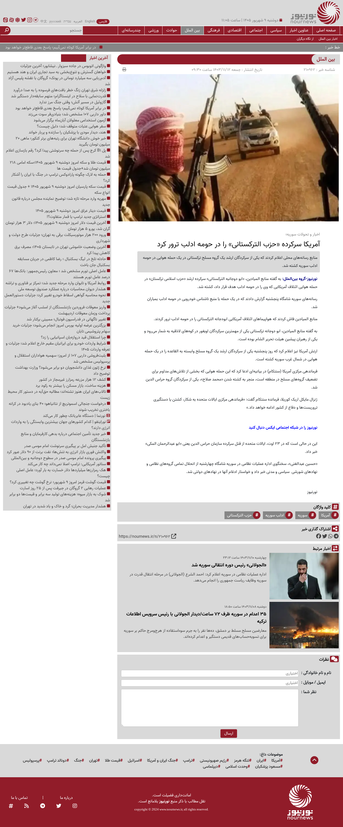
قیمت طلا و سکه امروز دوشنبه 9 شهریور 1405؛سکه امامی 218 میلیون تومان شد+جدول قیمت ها (60, 165)
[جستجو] (7, 30)
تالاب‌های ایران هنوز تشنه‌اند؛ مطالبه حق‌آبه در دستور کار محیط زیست (59, 394)
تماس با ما (19, 798)
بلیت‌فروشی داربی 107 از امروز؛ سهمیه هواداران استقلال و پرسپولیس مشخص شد (62, 358)
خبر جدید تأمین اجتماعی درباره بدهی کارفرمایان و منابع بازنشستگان (65, 437)
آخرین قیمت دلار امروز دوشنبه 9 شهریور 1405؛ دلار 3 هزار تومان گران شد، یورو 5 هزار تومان (58, 226)
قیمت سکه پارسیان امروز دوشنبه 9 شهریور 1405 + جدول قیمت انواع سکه (58, 189)
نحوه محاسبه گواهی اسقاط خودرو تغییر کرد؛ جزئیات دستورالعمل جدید (57, 298)
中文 (43, 21)
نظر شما (309, 692)
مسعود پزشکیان (267, 767)
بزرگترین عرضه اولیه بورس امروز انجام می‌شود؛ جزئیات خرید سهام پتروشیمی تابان (61, 328)
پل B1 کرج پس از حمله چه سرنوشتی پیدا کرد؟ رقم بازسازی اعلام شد (58, 153)
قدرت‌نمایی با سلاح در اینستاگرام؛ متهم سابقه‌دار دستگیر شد (59, 96)
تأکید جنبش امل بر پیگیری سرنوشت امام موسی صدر (65, 446)
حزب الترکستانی (239, 515)
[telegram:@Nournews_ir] (42, 806)
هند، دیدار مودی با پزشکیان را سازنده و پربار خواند (68, 132)
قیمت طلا (112, 761)
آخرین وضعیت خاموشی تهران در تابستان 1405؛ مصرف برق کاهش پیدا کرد (62, 250)
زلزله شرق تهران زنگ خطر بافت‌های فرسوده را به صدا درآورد (60, 90)
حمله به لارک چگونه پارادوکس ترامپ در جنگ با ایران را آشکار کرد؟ (60, 177)
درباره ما (66, 798)
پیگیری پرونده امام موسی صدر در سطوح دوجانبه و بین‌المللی (59, 458)
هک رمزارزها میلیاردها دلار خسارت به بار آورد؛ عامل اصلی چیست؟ (63, 473)
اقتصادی (235, 30)
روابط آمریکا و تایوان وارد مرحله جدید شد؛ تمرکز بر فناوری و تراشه (56, 283)
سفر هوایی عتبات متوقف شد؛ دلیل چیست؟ (72, 126)
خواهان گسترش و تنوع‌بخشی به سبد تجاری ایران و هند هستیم (57, 72)
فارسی (103, 21)
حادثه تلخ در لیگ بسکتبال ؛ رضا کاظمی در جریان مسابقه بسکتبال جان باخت (64, 262)
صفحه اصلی (326, 30)
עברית (67, 21)
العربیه (78, 21)
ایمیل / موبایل (314, 682)
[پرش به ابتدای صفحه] (314, 760)
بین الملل (192, 30)
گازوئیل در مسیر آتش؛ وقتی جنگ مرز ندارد (73, 102)
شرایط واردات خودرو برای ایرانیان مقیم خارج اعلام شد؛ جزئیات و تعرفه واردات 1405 (58, 346)
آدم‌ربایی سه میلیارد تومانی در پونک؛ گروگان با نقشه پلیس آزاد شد (59, 81)
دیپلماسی (210, 767)
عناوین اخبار (299, 30)
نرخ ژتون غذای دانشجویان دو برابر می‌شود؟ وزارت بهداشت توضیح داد (62, 370)
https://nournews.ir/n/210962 (144, 536)
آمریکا (325, 515)
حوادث (171, 30)
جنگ (78, 761)
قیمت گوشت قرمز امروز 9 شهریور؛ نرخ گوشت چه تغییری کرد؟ (58, 482)
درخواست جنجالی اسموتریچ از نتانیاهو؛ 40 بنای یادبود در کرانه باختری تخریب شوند (59, 407)
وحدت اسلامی (236, 767)
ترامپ (187, 761)
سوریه (302, 515)
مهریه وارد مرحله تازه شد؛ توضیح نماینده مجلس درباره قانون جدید (61, 202)
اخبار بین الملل (328, 38)
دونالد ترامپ (57, 761)
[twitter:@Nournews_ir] (58, 806)
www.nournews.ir (170, 809)
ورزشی (153, 30)
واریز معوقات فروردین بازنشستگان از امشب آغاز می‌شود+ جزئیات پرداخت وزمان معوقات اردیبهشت (57, 310)
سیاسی (276, 30)
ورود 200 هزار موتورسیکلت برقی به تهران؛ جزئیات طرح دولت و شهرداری (59, 238)
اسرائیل (134, 761)
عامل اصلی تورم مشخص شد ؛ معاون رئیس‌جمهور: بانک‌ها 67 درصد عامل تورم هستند (59, 274)
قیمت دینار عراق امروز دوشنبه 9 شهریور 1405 (71, 211)
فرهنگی (214, 30)
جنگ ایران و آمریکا (161, 761)
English (90, 21)
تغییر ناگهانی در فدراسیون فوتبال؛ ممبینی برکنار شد (67, 319)
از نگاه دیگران (305, 38)
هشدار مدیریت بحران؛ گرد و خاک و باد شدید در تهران (65, 506)
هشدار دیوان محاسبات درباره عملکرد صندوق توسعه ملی (62, 289)
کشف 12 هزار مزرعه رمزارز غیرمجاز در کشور (73, 379)
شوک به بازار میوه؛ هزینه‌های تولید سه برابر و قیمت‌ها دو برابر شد (59, 497)
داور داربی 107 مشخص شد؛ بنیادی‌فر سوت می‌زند (67, 114)
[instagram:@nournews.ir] (75, 806)
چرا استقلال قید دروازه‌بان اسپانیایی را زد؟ (74, 337)
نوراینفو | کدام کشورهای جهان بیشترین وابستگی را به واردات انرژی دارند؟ (60, 425)
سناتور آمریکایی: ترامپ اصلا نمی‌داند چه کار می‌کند (67, 464)
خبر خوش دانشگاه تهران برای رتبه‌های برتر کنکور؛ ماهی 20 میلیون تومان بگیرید (63, 141)
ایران (260, 761)
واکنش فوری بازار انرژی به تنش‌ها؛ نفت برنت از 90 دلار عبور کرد (57, 452)
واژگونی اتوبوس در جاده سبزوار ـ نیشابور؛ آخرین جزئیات (63, 66)
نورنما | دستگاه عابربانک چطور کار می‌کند (74, 416)
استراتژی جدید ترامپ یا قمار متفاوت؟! (77, 217)
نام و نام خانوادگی (317, 673)
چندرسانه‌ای (131, 30)
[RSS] (26, 806)
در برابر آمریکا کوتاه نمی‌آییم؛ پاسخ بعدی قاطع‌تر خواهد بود (65, 47)
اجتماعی (256, 30)
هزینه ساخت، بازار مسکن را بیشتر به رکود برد (71, 385)
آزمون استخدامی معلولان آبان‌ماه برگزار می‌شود (70, 120)
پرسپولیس (31, 761)
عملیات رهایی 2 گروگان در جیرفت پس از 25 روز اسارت (63, 488)
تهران (93, 761)
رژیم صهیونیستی (213, 761)
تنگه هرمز (241, 761)
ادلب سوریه (274, 515)
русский (55, 21)
